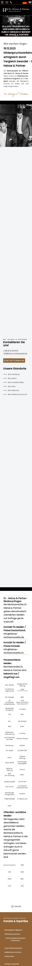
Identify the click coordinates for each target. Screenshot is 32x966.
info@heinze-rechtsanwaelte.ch (14, 651)
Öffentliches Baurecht (12, 934)
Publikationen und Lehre (12, 952)
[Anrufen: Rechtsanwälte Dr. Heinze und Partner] (11, 2)
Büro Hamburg (13, 374)
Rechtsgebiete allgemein (13, 930)
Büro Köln (11, 386)
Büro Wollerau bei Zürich (17, 394)
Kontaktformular (14, 360)
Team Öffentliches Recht (13, 948)
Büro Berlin (12, 378)
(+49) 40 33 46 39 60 (10, 350)
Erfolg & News (9, 956)
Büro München (13, 390)
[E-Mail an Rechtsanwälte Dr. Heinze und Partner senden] (7, 2)
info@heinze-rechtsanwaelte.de (15, 353)
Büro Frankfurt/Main (16, 382)
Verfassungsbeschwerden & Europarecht (16, 939)
